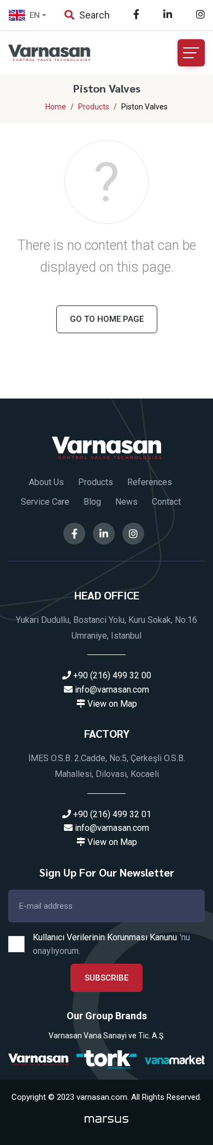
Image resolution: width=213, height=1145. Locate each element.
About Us (46, 482)
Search (93, 15)
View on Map (111, 704)
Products (95, 482)
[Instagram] (200, 14)
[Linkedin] (167, 14)
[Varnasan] (57, 53)
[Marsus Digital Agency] (106, 1118)
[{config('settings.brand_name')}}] (106, 447)
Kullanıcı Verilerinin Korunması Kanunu (105, 937)
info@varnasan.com (111, 689)
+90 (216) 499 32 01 (111, 814)
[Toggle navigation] (191, 52)
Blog (92, 502)
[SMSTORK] (106, 1059)
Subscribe (106, 978)
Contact (166, 502)
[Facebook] (136, 14)
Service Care (45, 502)
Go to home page (107, 319)
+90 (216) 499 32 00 (111, 675)
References (149, 482)
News (126, 502)
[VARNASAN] (38, 1060)
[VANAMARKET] (175, 1059)
